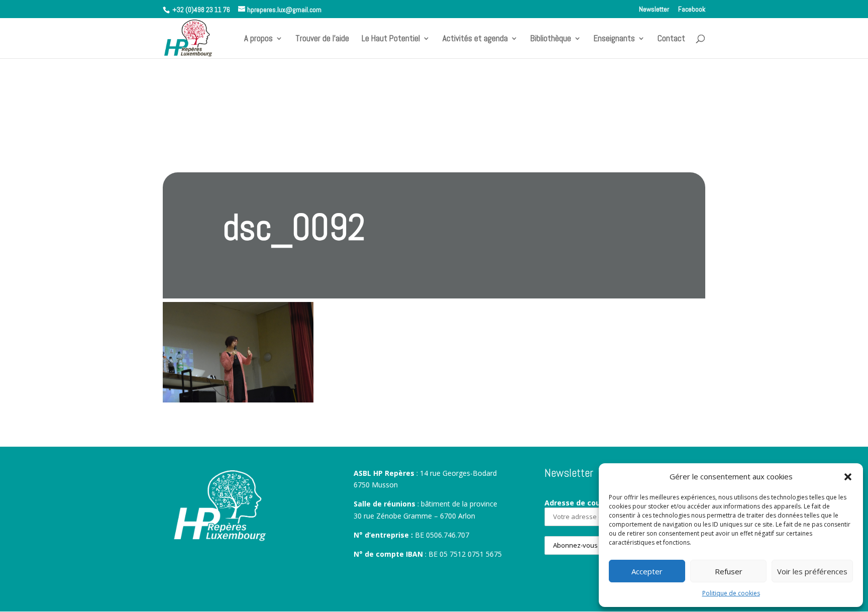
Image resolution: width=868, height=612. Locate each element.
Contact (671, 39)
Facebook (691, 10)
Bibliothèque (550, 39)
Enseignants (614, 39)
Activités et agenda (475, 39)
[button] (848, 477)
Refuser (728, 571)
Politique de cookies (731, 593)
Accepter (647, 571)
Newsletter (654, 10)
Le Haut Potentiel (391, 39)
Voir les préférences (812, 571)
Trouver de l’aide (322, 39)
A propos (258, 39)
